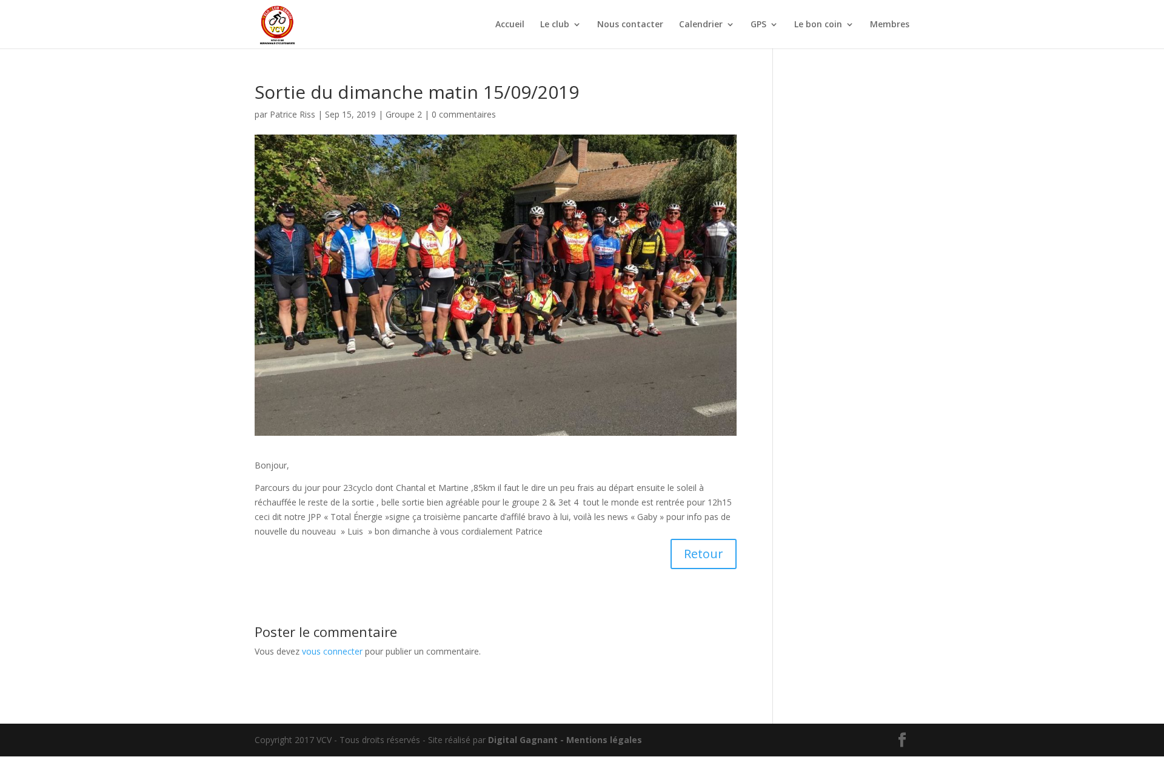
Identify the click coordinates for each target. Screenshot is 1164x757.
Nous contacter (630, 25)
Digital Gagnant (523, 739)
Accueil (509, 25)
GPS (758, 25)
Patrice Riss (292, 114)
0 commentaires (464, 114)
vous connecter (332, 651)
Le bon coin (818, 25)
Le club (554, 25)
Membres (889, 25)
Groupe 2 (404, 114)
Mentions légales (604, 739)
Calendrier (701, 25)
